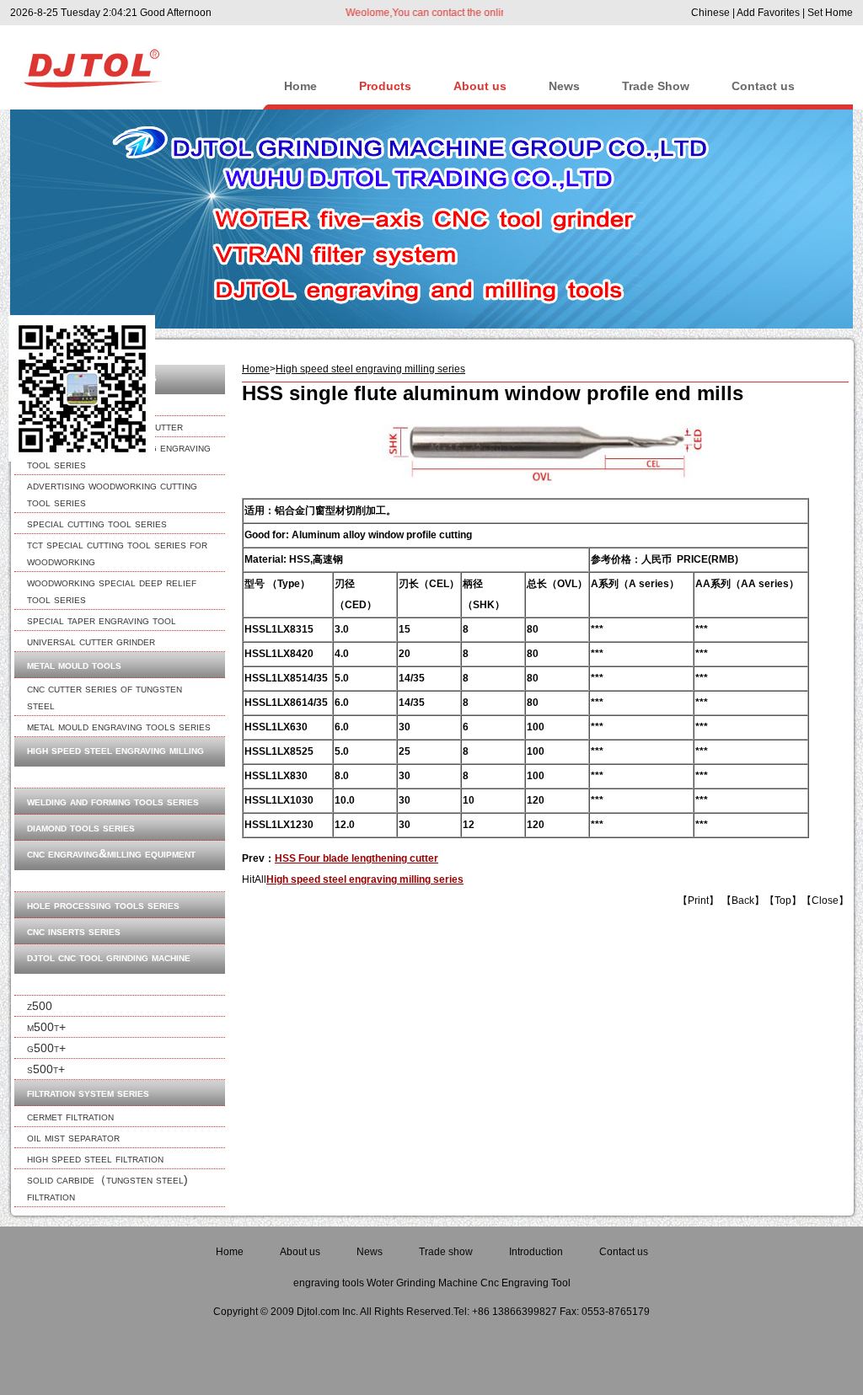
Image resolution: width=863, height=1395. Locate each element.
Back (743, 900)
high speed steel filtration (95, 1158)
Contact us (763, 86)
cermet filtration (70, 1116)
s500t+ (46, 1069)
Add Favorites (768, 13)
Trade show (446, 1252)
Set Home (830, 13)
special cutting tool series (97, 523)
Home (300, 86)
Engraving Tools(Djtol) (126, 63)
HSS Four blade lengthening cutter (356, 858)
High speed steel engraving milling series (370, 369)
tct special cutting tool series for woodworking (117, 552)
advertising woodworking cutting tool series (112, 493)
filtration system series (88, 1092)
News (564, 86)
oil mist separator (73, 1137)
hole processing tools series (103, 904)
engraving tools (328, 1283)
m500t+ (46, 1027)
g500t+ (46, 1048)
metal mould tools (74, 664)
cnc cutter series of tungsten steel (104, 696)
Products (385, 86)
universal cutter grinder (91, 641)
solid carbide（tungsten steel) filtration (107, 1188)
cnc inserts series (74, 931)
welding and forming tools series (113, 801)
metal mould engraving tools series (119, 726)
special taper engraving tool (101, 620)
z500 (39, 1006)
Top (783, 900)
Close (825, 900)
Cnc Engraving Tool (525, 1283)
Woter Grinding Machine (422, 1283)
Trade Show (655, 86)
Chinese (710, 13)
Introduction (536, 1252)
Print (698, 900)
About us (480, 86)
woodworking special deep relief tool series (111, 590)
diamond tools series (81, 827)
